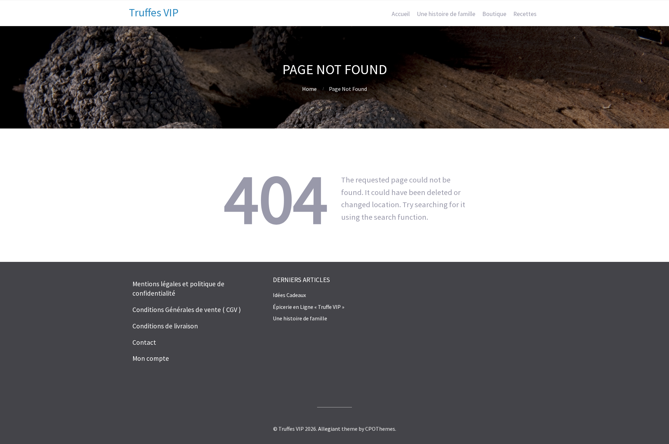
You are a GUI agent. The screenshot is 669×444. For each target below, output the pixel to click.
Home (309, 88)
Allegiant (329, 428)
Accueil (401, 14)
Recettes (525, 14)
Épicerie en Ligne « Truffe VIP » (308, 306)
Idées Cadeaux (289, 294)
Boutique (494, 14)
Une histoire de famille (446, 14)
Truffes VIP (153, 13)
